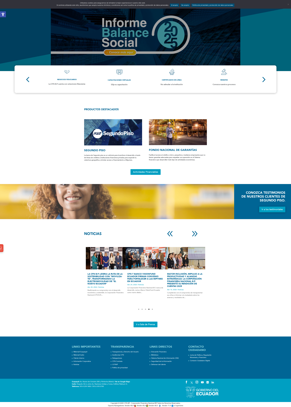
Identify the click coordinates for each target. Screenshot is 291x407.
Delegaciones (117, 358)
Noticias (101, 287)
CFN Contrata (117, 361)
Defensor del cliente (158, 364)
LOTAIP (115, 364)
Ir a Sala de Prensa (145, 324)
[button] (3, 14)
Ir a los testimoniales (272, 209)
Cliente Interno (78, 358)
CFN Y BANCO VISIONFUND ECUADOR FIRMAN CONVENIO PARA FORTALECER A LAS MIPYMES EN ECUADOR (145, 278)
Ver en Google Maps (122, 382)
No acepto (185, 5)
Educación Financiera (158, 352)
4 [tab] (149, 309)
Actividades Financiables (145, 171)
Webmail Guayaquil (80, 352)
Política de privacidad (120, 368)
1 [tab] (139, 309)
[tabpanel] (106, 273)
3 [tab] (145, 309)
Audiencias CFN (118, 355)
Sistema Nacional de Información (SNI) (165, 358)
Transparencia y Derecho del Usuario (125, 352)
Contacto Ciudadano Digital (200, 361)
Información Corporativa (82, 361)
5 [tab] (152, 309)
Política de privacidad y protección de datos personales (212, 5)
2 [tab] (142, 309)
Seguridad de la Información (161, 361)
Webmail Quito (78, 355)
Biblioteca (154, 355)
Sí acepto (174, 5)
